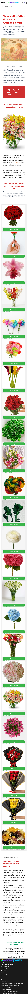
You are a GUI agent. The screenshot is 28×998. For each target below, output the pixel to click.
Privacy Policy (4, 968)
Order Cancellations (6, 987)
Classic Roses (16, 159)
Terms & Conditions (5, 966)
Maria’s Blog (4, 974)
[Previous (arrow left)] (0, 997)
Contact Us (3, 962)
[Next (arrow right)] (1, 997)
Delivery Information (6, 989)
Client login (3, 976)
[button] (25, 3)
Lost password (4, 981)
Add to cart (14, 768)
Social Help (3, 972)
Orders (2, 979)
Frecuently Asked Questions (7, 964)
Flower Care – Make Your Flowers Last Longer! (12, 983)
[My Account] (23, 3)
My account (4, 977)
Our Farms (3, 970)
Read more (14, 847)
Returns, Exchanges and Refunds (9, 993)
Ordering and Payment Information (9, 991)
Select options (14, 229)
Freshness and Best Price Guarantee (10, 985)
